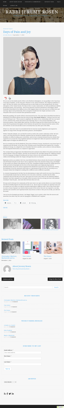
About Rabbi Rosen (16, 1)
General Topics (8, 28)
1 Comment (15, 301)
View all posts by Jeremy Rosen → (22, 268)
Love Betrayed (26, 229)
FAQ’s (58, 1)
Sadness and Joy (8, 279)
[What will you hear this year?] (51, 224)
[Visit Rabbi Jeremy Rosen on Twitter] (10, 394)
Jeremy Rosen (7, 35)
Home (4, 1)
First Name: (7, 356)
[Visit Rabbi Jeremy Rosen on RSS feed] (5, 394)
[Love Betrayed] (32, 224)
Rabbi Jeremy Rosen (32, 11)
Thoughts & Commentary (33, 1)
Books (5, 5)
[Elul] (12, 224)
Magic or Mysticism (9, 335)
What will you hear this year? (50, 229)
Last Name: (7, 362)
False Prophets (8, 330)
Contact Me (13, 5)
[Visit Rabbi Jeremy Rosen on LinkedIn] (13, 394)
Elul (4, 229)
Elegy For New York (55, 279)
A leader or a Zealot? (9, 325)
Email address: (8, 350)
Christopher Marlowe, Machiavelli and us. (15, 300)
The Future (47, 256)
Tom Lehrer (27, 256)
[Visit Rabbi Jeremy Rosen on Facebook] (7, 394)
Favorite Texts (49, 1)
